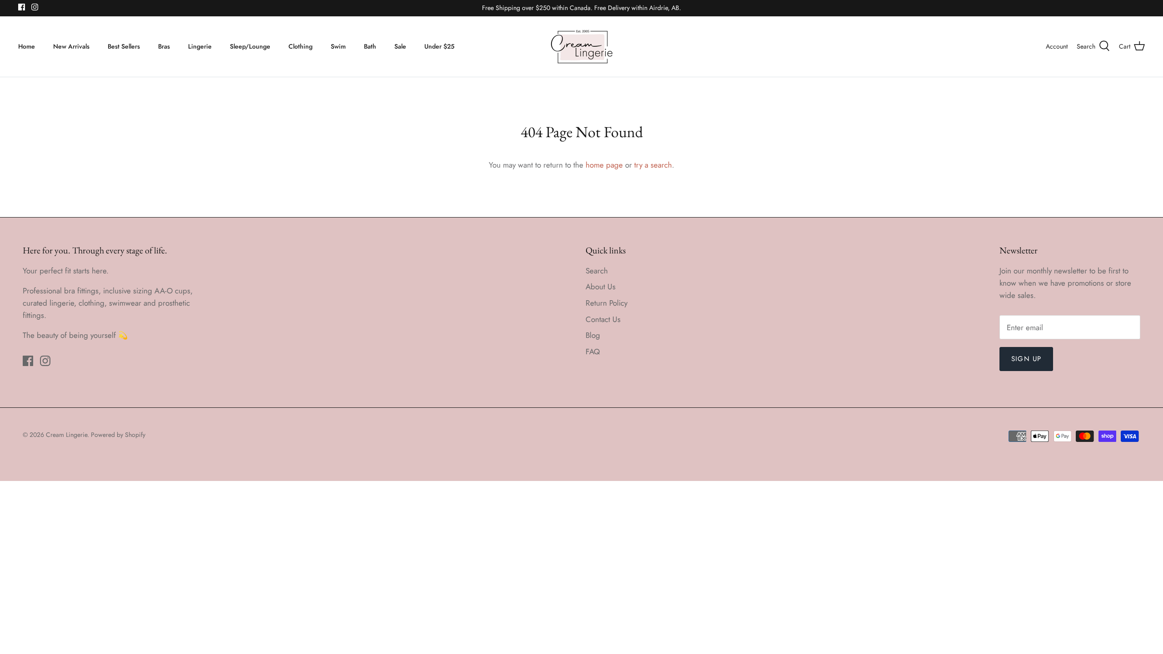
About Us (601, 286)
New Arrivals (71, 46)
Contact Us (603, 319)
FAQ (593, 351)
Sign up (1026, 359)
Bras (164, 46)
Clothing (300, 46)
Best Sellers (124, 46)
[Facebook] (21, 7)
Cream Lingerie (66, 434)
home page (604, 164)
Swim (338, 46)
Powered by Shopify (118, 434)
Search (597, 270)
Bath (370, 46)
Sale (400, 46)
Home (26, 46)
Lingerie (200, 46)
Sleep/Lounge (250, 46)
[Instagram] (34, 7)
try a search (653, 164)
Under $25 (439, 46)
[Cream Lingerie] (582, 46)
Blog (593, 335)
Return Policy (606, 302)
